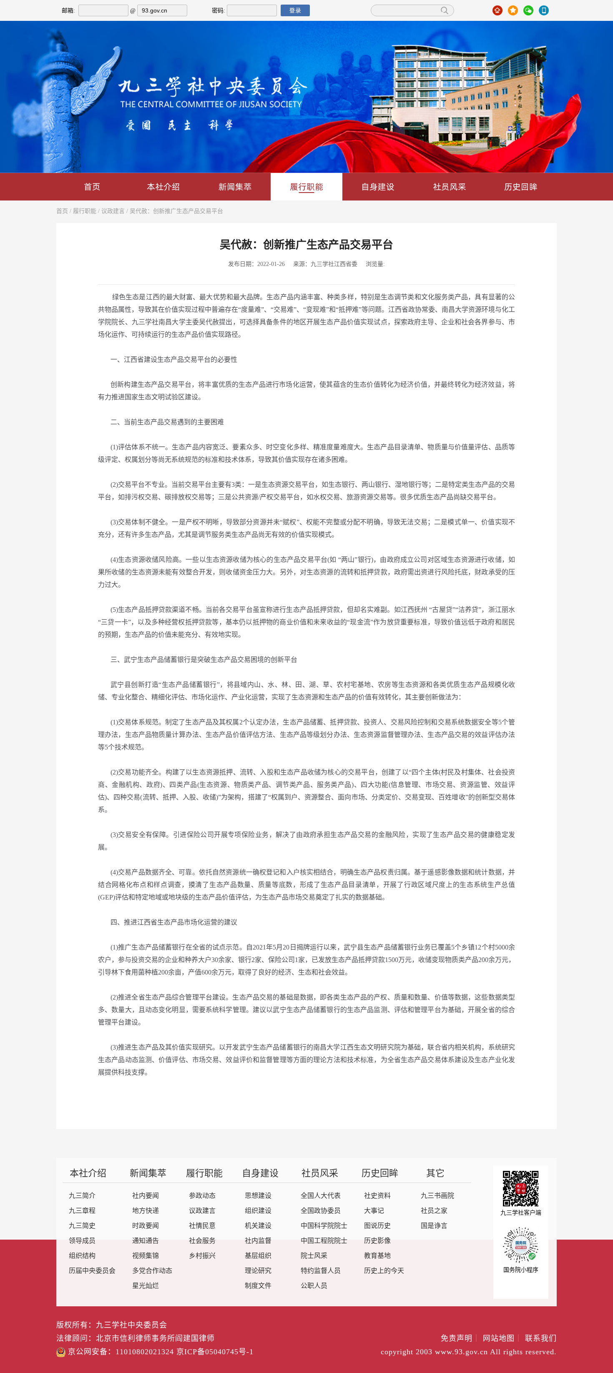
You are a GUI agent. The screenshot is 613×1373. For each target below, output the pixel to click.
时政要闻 (145, 1226)
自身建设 (377, 186)
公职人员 (314, 1286)
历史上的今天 (384, 1271)
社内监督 (258, 1241)
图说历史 (377, 1226)
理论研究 (258, 1271)
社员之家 (434, 1211)
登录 (295, 10)
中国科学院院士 (324, 1226)
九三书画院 (437, 1196)
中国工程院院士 (324, 1241)
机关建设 (258, 1226)
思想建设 (258, 1196)
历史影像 (377, 1241)
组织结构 (82, 1256)
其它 (435, 1174)
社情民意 (202, 1226)
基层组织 (258, 1256)
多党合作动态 (152, 1271)
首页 (92, 186)
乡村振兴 (202, 1256)
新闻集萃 (235, 186)
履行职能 (306, 186)
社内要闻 (145, 1196)
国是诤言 (434, 1226)
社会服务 (202, 1241)
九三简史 (82, 1226)
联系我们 (541, 1339)
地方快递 (145, 1211)
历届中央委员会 (92, 1271)
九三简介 (82, 1196)
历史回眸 (521, 186)
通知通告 (145, 1241)
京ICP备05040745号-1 (215, 1352)
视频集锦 (145, 1256)
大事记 (374, 1211)
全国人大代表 (321, 1196)
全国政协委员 (321, 1211)
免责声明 (460, 1339)
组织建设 (258, 1211)
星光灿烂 (145, 1286)
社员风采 (449, 186)
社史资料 (377, 1196)
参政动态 (202, 1196)
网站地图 (503, 1339)
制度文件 (258, 1286)
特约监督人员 (321, 1271)
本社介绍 (163, 186)
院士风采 (314, 1256)
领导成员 (82, 1241)
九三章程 (82, 1211)
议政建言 (113, 211)
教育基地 (377, 1256)
